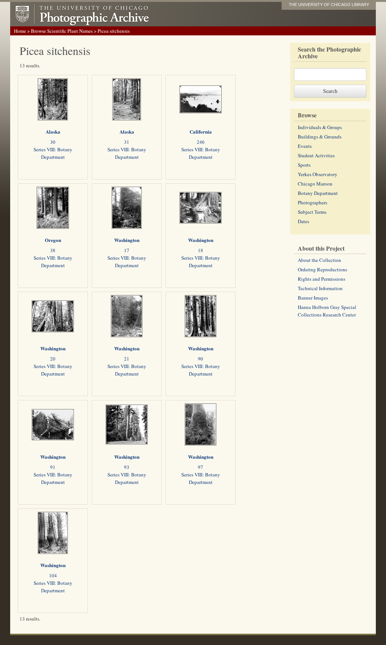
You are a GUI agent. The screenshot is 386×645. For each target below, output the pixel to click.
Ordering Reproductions (322, 269)
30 (52, 141)
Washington (126, 239)
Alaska (53, 131)
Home (20, 30)
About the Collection (319, 260)
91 (52, 467)
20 (52, 358)
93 (126, 467)
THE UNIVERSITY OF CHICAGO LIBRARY (329, 4)
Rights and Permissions (321, 278)
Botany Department (318, 193)
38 (52, 250)
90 (200, 358)
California (201, 131)
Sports (304, 164)
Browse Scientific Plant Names (62, 30)
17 (126, 250)
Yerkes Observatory (317, 174)
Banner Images (313, 297)
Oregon (53, 239)
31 (126, 141)
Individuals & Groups (320, 127)
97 (200, 467)
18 (200, 250)
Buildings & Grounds (320, 136)
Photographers (312, 202)
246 (201, 141)
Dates (303, 221)
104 (53, 575)
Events (305, 146)
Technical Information (320, 288)
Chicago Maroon (315, 183)
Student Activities (316, 155)
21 (126, 358)
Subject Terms (312, 211)
